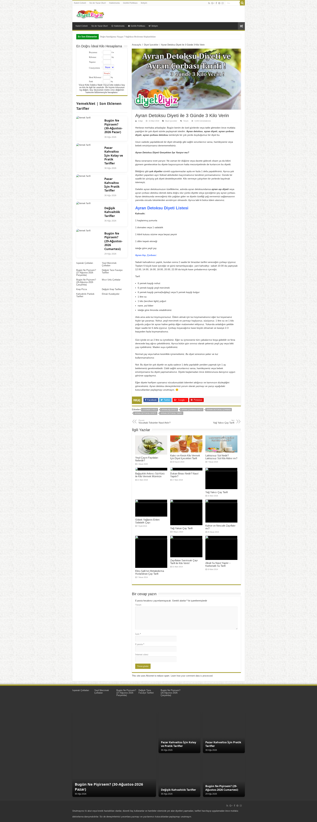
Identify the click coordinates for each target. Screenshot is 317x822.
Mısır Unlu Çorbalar (111, 279)
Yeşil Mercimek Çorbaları (109, 264)
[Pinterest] (219, 3)
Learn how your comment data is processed (191, 675)
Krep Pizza (81, 289)
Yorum (185, 121)
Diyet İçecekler (151, 44)
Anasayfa (136, 44)
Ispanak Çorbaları (84, 263)
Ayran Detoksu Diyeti (145, 413)
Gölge (140, 121)
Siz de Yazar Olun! (97, 3)
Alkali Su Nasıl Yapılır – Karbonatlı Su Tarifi (217, 564)
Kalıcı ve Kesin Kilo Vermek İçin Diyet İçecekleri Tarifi (185, 457)
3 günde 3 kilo (150, 410)
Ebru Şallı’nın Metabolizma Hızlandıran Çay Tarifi (149, 572)
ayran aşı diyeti (169, 410)
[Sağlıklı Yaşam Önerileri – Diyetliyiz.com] (90, 13)
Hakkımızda (114, 3)
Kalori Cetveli (80, 3)
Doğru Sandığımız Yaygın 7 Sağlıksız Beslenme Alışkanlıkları (128, 36)
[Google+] (213, 3)
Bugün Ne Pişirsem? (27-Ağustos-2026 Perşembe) (86, 272)
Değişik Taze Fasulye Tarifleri (146, 691)
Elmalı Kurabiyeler (110, 294)
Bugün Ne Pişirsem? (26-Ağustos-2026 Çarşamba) (86, 282)
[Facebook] (216, 3)
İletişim (144, 3)
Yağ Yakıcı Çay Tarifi (223, 421)
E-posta (139, 644)
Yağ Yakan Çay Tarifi (181, 528)
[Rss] (209, 3)
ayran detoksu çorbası (219, 410)
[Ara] (242, 2)
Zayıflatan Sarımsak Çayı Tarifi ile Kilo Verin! (184, 562)
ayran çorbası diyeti (191, 410)
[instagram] (222, 3)
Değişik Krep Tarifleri (112, 289)
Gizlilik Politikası (130, 3)
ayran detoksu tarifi (171, 413)
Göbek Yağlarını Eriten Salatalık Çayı (147, 521)
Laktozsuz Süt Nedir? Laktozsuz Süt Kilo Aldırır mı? (221, 457)
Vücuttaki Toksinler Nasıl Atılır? (155, 421)
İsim (138, 634)
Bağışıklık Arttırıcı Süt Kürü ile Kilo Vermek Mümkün (149, 475)
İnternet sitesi (141, 654)
